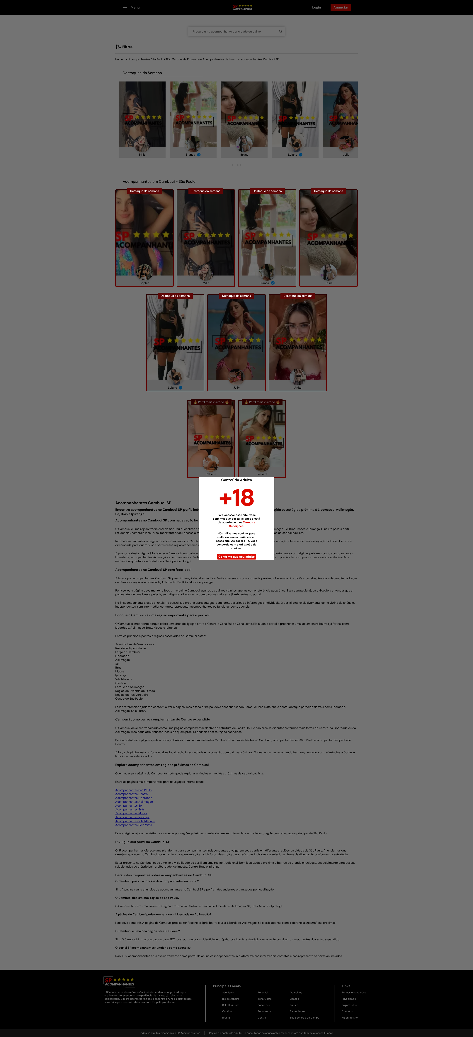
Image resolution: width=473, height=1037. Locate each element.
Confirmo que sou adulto (236, 557)
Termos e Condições (242, 524)
